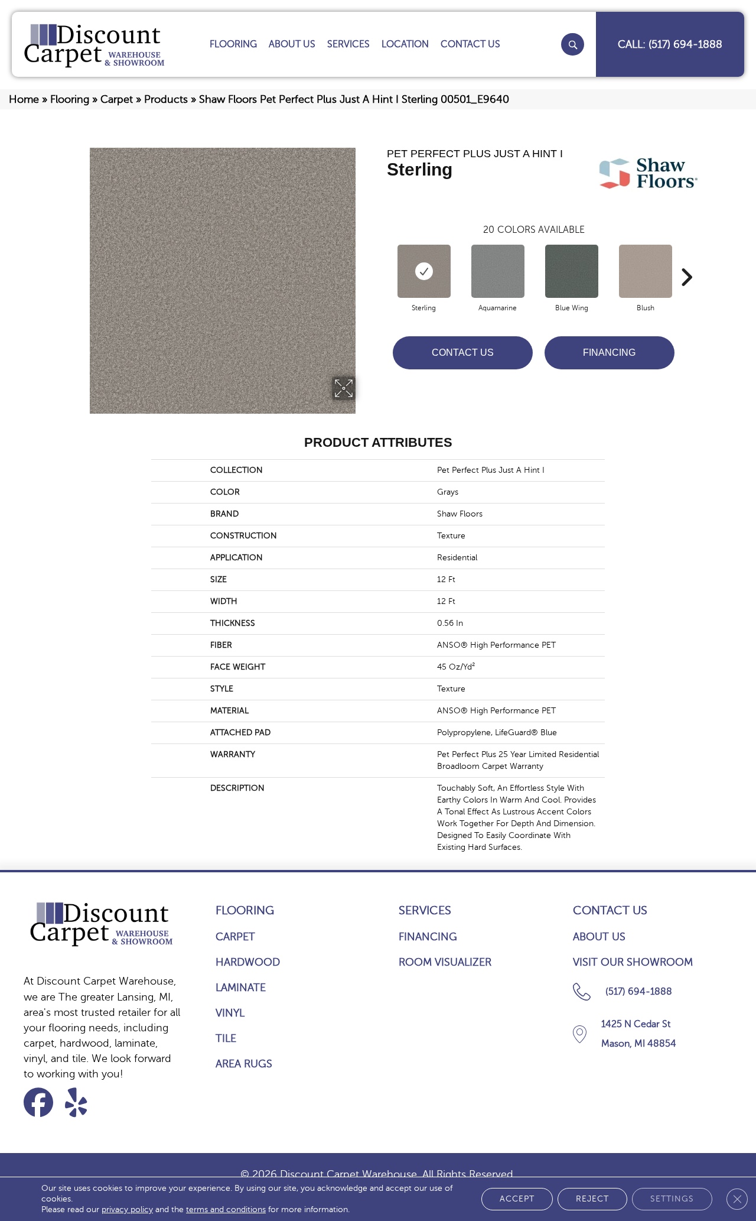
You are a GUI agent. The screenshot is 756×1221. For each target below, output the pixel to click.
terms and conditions (226, 1209)
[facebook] (42, 1102)
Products (166, 99)
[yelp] (83, 1102)
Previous (381, 259)
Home (24, 99)
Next (686, 259)
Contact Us (463, 353)
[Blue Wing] (571, 271)
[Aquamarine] (497, 271)
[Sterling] (424, 271)
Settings (672, 1198)
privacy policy (127, 1209)
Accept (517, 1198)
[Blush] (645, 271)
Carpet (116, 99)
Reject (592, 1198)
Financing (609, 353)
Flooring (69, 99)
